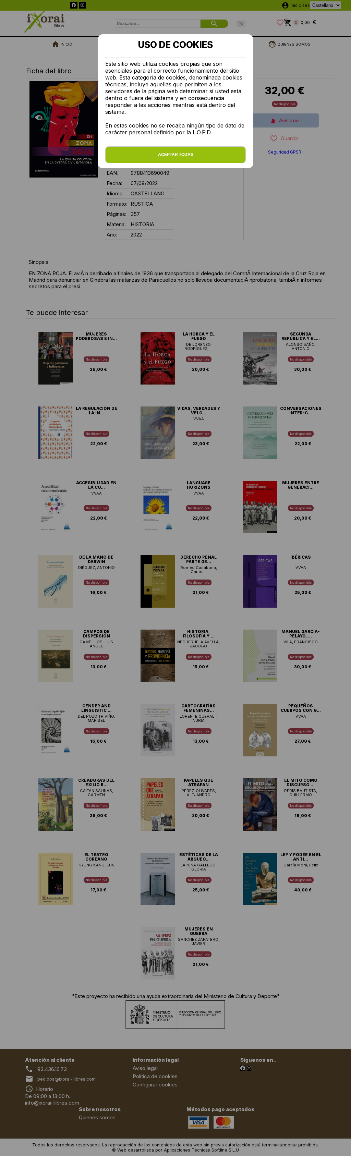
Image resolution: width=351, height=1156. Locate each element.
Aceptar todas (175, 154)
